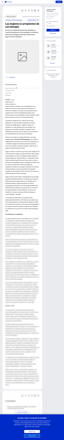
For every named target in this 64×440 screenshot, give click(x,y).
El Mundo (12, 77)
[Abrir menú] (2, 2)
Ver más (52, 63)
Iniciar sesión (32, 435)
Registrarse (32, 431)
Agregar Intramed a (32, 20)
